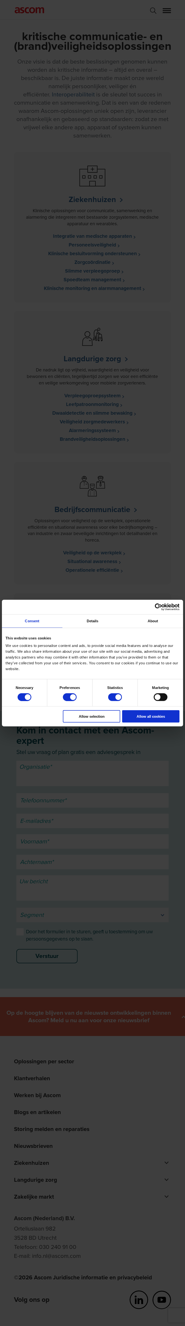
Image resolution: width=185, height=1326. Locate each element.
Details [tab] (93, 621)
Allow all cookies (151, 716)
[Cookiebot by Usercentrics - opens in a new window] (158, 606)
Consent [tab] (32, 621)
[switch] (70, 697)
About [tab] (153, 621)
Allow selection (92, 716)
